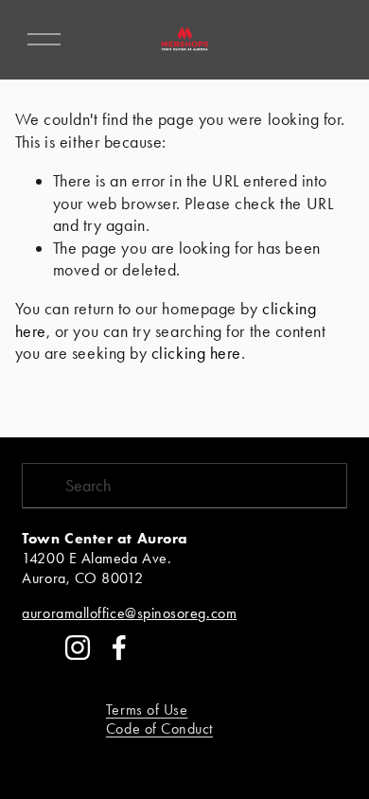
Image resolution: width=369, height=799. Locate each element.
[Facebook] (119, 647)
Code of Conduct (159, 728)
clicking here (196, 353)
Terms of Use (147, 710)
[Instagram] (77, 647)
